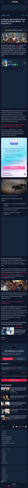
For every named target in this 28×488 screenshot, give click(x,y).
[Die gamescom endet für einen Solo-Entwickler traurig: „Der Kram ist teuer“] (5, 397)
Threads (3, 457)
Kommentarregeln (14, 367)
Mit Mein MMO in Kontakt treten (8, 443)
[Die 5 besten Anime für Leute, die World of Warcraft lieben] (5, 411)
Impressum (4, 435)
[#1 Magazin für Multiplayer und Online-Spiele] (14, 2)
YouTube (4, 459)
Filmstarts (4, 478)
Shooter (14, 62)
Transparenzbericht (6, 441)
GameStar (4, 469)
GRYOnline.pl (4, 474)
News (8, 15)
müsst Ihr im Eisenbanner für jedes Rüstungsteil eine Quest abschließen (14, 274)
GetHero (3, 472)
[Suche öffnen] (26, 2)
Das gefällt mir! (9, 358)
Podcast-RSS (4, 462)
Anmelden (25, 372)
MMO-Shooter (10, 62)
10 (24, 15)
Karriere (3, 445)
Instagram (4, 455)
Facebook (4, 453)
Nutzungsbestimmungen (7, 437)
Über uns (4, 433)
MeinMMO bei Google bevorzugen (15, 30)
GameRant (3, 339)
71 (21, 15)
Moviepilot (4, 480)
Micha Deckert (6, 26)
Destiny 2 (17, 45)
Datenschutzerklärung (6, 439)
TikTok (3, 451)
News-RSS (4, 460)
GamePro (4, 471)
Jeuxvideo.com (5, 476)
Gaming (3, 15)
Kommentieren (20, 358)
